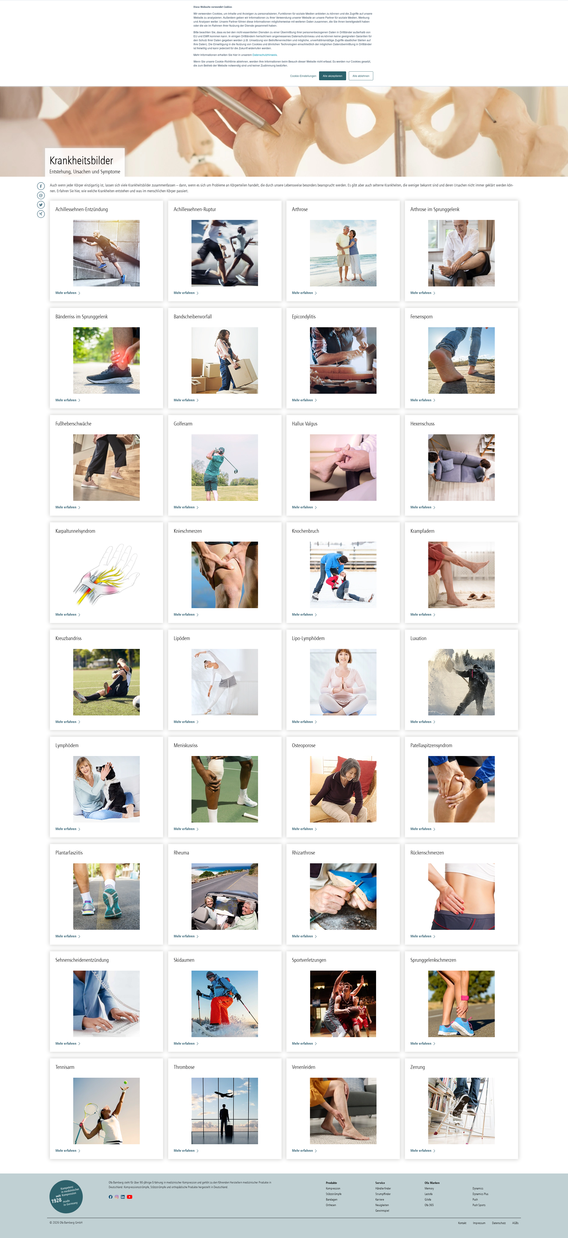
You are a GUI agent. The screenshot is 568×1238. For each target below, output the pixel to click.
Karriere (379, 1199)
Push (475, 1199)
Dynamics (478, 1188)
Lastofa (428, 1194)
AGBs (515, 1223)
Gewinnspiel (382, 1211)
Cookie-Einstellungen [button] (303, 76)
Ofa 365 (429, 1205)
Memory (429, 1188)
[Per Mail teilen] (23, 195)
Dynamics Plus (480, 1194)
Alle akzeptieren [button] (332, 76)
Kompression (333, 1188)
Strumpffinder (383, 1194)
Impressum (479, 1223)
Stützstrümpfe (333, 1194)
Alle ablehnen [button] (361, 76)
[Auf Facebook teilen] (23, 186)
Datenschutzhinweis (264, 55)
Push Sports (479, 1205)
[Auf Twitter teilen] (23, 205)
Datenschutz (499, 1223)
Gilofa (428, 1199)
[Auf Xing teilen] (23, 214)
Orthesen (331, 1205)
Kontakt (462, 1223)
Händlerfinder (383, 1188)
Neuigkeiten (382, 1205)
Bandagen (331, 1199)
